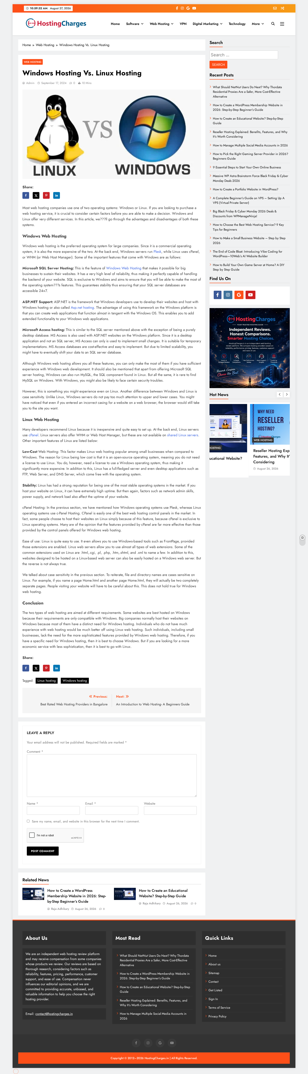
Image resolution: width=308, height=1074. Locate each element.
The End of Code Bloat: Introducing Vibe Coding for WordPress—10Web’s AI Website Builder (247, 253)
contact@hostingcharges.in (54, 1013)
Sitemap (213, 973)
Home (115, 23)
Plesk (157, 251)
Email (90, 803)
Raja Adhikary (60, 909)
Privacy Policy (217, 1016)
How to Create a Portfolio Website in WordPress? (245, 189)
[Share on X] (36, 195)
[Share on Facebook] (25, 195)
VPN (183, 23)
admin (30, 83)
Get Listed (215, 990)
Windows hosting (75, 680)
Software (132, 23)
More (256, 23)
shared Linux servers (182, 435)
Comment (35, 751)
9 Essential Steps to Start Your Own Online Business (247, 167)
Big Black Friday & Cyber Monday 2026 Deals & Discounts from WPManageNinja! (245, 213)
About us (214, 964)
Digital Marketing (205, 23)
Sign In (213, 999)
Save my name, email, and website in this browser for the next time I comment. (86, 821)
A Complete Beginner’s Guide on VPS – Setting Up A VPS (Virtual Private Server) (249, 200)
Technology (237, 23)
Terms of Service (219, 1007)
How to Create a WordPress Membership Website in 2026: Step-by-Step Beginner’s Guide (76, 896)
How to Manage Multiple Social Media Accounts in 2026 (250, 145)
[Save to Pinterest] (46, 195)
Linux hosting (47, 680)
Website (149, 803)
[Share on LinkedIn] (56, 195)
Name (32, 803)
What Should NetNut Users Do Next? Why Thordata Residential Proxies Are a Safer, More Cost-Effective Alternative (247, 92)
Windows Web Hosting (123, 268)
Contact (213, 981)
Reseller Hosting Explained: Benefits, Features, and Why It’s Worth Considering (246, 456)
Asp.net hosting (82, 307)
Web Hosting (159, 23)
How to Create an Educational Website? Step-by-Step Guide (163, 893)
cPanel (33, 435)
